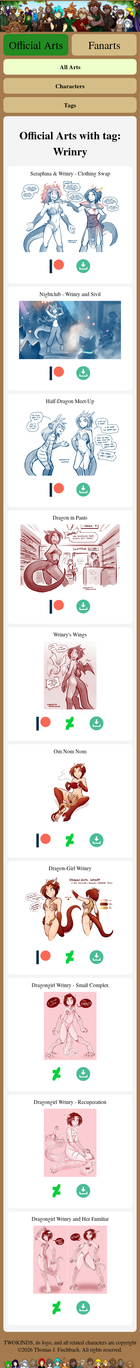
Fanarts (104, 44)
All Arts (70, 66)
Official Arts (36, 44)
